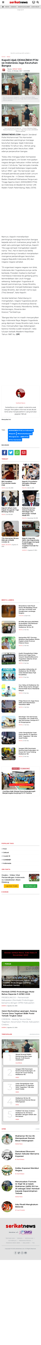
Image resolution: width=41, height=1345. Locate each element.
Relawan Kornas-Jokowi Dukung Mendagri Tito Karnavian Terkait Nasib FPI (29, 511)
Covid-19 (6, 856)
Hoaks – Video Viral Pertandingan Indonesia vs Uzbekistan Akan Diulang (13, 878)
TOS (33, 1243)
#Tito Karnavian (15, 440)
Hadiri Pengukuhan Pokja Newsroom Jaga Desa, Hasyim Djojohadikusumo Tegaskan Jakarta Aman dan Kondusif (28, 656)
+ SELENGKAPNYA (34, 1034)
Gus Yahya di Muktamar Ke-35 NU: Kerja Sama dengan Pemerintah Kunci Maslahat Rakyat (29, 687)
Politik (24, 488)
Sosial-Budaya (6, 544)
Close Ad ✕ (20, 10)
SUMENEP (6, 860)
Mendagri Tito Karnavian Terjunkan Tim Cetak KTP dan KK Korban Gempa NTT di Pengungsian (29, 719)
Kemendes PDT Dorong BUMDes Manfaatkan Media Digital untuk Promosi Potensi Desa (29, 640)
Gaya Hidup (35, 7)
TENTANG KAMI (10, 1238)
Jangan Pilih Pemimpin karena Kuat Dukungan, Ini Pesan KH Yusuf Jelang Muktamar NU (28, 751)
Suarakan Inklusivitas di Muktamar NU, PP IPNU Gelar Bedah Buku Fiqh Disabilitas (27, 671)
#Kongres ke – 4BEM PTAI (18, 436)
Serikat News (17, 69)
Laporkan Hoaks (11, 886)
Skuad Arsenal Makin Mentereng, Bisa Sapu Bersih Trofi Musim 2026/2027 (24, 1057)
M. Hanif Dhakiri (19, 1159)
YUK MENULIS (12, 1240)
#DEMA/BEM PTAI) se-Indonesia (21, 430)
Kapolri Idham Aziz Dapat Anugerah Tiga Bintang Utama (10, 510)
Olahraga (19, 1063)
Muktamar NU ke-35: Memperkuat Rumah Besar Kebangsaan (26, 1100)
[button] (3, 781)
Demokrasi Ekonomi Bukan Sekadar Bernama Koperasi (27, 1153)
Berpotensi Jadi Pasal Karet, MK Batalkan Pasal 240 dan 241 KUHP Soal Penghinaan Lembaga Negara (28, 609)
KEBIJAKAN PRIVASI (25, 1240)
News (7, 7)
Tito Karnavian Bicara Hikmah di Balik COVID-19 (10, 540)
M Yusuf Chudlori (20, 1210)
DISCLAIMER (26, 1243)
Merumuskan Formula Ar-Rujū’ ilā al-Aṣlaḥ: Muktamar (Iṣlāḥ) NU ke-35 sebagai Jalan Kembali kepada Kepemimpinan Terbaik (27, 1187)
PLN (4, 849)
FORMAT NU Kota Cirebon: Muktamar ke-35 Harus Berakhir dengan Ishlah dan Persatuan (26, 1113)
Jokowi (5, 852)
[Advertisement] (20, 31)
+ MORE (37, 1129)
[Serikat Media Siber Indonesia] (25, 1232)
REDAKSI (19, 1238)
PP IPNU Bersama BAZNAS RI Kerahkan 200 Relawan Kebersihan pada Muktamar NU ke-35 (28, 624)
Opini (17, 1104)
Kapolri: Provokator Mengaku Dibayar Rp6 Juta (29, 483)
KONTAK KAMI (29, 1238)
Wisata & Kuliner (24, 7)
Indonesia (6, 863)
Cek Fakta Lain (30, 886)
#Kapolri (12, 433)
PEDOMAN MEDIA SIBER (13, 1243)
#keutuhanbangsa (24, 433)
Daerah (13, 7)
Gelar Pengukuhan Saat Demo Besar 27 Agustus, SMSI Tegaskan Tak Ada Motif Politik (28, 735)
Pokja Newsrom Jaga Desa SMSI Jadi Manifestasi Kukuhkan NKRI (29, 702)
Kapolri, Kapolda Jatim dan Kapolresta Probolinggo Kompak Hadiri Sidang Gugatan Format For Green (30, 543)
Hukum (21, 615)
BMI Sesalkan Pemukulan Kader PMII (9, 483)
